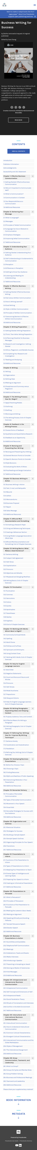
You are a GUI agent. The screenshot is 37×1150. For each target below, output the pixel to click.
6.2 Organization (9, 375)
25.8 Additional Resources (12, 1054)
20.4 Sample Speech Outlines (13, 838)
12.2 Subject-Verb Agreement (13, 558)
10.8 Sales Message (10, 511)
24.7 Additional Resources (12, 1010)
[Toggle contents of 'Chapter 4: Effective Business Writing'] (32, 286)
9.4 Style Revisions (9, 463)
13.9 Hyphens (7, 621)
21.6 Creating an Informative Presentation (17, 883)
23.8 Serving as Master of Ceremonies (16, 968)
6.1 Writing (7, 371)
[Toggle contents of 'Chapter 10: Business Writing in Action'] (32, 478)
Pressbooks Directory (26, 1141)
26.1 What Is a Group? (10, 1066)
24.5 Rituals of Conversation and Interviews (18, 1003)
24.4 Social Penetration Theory (13, 999)
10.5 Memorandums (10, 499)
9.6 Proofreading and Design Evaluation (17, 470)
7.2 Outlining (7, 406)
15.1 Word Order (8, 670)
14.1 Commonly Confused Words (14, 635)
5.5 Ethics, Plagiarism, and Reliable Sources (18, 350)
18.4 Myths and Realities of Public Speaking (18, 776)
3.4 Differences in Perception (13, 268)
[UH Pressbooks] (4, 5)
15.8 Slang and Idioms (11, 698)
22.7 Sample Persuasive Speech (14, 924)
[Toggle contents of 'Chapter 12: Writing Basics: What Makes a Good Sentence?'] (32, 548)
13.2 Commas (8, 595)
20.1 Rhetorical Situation (11, 827)
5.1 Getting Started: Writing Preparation (17, 331)
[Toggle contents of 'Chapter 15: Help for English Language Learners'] (32, 663)
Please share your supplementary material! (18, 1089)
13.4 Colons (7, 602)
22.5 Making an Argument (12, 914)
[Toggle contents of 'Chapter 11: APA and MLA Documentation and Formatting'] (32, 518)
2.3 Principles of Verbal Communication (17, 225)
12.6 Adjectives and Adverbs (12, 573)
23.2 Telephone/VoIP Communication (16, 946)
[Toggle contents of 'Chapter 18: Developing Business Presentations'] (32, 759)
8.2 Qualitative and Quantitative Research (17, 434)
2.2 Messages (8, 221)
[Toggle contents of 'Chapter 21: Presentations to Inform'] (32, 854)
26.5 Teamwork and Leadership (14, 1081)
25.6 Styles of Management (13, 1046)
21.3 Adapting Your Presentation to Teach (17, 870)
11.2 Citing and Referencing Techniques (16, 528)
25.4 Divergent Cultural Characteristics (16, 1036)
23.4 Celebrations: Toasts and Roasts (16, 953)
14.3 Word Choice (9, 642)
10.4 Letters (7, 496)
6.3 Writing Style (9, 379)
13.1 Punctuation (9, 591)
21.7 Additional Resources (12, 887)
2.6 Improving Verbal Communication (16, 238)
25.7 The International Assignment (15, 1050)
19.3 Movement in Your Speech (13, 804)
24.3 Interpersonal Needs (12, 995)
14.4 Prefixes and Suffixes (12, 646)
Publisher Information (11, 164)
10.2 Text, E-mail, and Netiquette (14, 488)
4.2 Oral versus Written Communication (17, 298)
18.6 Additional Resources (12, 786)
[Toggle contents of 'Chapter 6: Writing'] (32, 367)
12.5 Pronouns (8, 569)
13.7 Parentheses (9, 613)
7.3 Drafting (7, 410)
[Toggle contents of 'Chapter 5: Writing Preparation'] (32, 327)
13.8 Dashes (7, 617)
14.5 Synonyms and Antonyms (13, 650)
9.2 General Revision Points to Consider (17, 455)
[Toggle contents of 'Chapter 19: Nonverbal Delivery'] (32, 790)
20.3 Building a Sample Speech (14, 835)
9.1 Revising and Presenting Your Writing (17, 452)
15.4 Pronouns (8, 683)
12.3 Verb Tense (8, 562)
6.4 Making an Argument (12, 383)
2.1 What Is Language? (11, 218)
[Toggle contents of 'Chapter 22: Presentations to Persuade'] (32, 891)
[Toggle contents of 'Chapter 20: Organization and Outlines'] (32, 821)
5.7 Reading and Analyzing (12, 360)
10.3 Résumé (7, 492)
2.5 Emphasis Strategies (11, 235)
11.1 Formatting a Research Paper (14, 525)
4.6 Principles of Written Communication (17, 313)
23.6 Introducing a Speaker (12, 960)
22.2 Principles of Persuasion (13, 901)
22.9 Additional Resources (12, 931)
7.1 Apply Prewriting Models (12, 403)
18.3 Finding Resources (11, 772)
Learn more (13, 14)
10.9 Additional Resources (12, 514)
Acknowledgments (9, 168)
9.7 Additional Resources (11, 474)
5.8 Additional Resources (11, 363)
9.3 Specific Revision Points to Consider (17, 459)
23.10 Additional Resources (12, 975)
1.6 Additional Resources (11, 207)
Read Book (18, 120)
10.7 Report (7, 507)
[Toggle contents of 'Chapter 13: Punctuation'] (32, 587)
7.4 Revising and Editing (11, 414)
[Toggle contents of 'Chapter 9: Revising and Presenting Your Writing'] (32, 445)
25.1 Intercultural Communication (15, 1023)
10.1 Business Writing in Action (14, 484)
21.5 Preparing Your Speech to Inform (16, 879)
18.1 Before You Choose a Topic (13, 765)
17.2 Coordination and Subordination (16, 745)
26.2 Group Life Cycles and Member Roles (17, 1070)
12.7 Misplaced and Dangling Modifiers (16, 577)
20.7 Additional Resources (12, 850)
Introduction (7, 160)
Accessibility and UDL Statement (14, 172)
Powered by (18, 1137)
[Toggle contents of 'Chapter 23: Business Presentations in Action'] (32, 936)
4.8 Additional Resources (11, 322)
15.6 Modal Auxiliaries (10, 691)
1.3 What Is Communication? (13, 194)
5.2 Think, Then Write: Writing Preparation (17, 334)
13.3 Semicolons (9, 598)
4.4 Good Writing (9, 305)
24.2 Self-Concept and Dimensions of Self (17, 992)
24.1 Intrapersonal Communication (15, 988)
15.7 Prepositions (9, 694)
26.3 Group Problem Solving (13, 1074)
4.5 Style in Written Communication (15, 309)
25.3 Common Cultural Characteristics (16, 1033)
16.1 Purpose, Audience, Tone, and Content (17, 717)
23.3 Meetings (8, 949)
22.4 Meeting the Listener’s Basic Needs (17, 911)
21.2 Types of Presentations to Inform (16, 866)
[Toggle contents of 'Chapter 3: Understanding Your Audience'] (32, 246)
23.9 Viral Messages (10, 972)
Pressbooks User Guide (11, 1141)
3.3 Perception (8, 264)
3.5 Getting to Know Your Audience (15, 272)
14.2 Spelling (7, 638)
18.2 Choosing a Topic (10, 769)
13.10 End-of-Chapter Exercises (14, 624)
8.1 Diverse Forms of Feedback (13, 430)
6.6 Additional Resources (11, 392)
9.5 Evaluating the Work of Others (15, 467)
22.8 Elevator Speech (10, 928)
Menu (34, 5)
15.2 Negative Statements (12, 673)
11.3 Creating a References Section (15, 532)
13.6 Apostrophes (9, 609)
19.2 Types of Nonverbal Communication (17, 800)
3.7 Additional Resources (11, 282)
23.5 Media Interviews (10, 957)
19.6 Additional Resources (12, 817)
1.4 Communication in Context (14, 198)
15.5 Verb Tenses (8, 687)
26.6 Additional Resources (12, 1085)
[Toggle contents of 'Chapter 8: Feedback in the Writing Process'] (32, 424)
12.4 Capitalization (9, 566)
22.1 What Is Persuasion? (12, 897)
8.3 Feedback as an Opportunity (14, 438)
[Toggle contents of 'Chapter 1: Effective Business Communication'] (32, 176)
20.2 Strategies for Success (12, 831)
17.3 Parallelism (8, 749)
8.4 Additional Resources (11, 441)
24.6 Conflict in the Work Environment (16, 1007)
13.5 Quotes (7, 606)
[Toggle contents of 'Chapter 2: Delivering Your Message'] (32, 211)
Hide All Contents (18, 151)
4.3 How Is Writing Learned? (12, 302)
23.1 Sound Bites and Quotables (14, 942)
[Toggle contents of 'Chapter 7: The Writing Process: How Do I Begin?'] (32, 396)
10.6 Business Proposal (11, 503)
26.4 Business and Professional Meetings (17, 1077)
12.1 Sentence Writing (10, 554)
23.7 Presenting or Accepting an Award (16, 964)
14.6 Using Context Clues (12, 653)
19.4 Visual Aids (8, 807)
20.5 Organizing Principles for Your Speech (18, 842)
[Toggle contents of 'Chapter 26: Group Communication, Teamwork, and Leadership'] (32, 1058)
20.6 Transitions (9, 846)
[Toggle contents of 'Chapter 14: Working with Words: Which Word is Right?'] (32, 628)
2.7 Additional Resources (11, 242)
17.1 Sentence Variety (10, 741)
